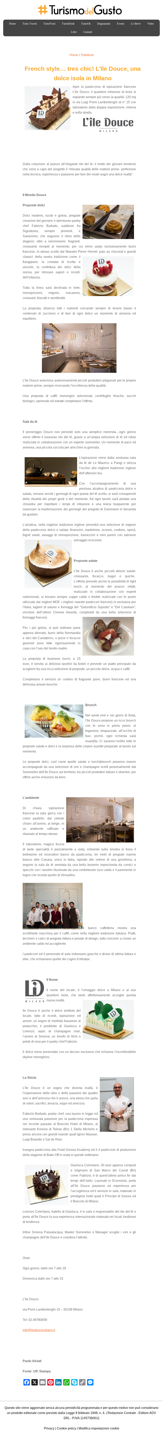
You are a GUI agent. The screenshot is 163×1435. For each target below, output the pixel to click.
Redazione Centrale (122, 1413)
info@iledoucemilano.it (39, 1330)
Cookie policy (66, 1428)
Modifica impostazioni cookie (99, 1428)
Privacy (49, 1428)
